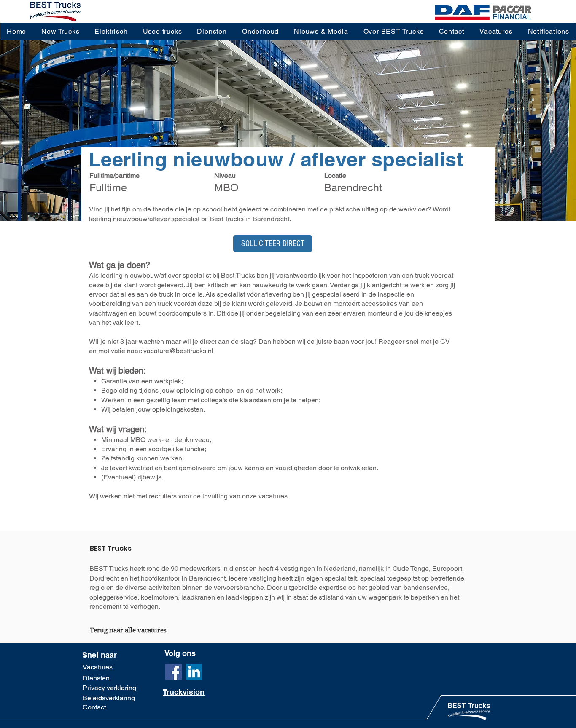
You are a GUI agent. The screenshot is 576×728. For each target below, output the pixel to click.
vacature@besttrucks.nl (178, 351)
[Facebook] (173, 672)
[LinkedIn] (194, 672)
